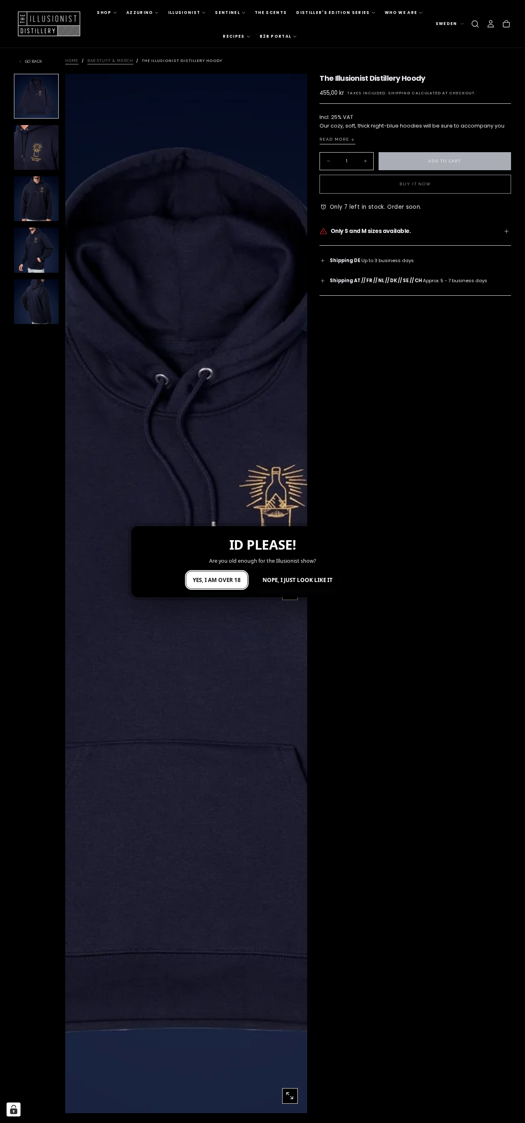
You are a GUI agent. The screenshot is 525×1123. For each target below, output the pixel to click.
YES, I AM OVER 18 (217, 580)
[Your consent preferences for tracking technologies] (14, 1109)
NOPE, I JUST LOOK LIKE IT (297, 580)
